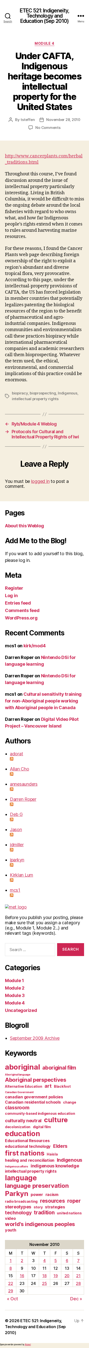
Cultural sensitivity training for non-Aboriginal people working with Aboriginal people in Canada (43, 701)
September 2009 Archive (35, 1038)
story (38, 1207)
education (22, 1133)
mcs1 (15, 890)
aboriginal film (59, 1068)
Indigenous (67, 393)
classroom (17, 1108)
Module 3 (15, 995)
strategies (55, 1206)
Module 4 (44, 43)
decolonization (17, 1127)
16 (22, 1275)
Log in (11, 595)
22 (10, 1283)
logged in (40, 481)
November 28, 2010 (63, 119)
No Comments (47, 127)
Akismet (28, 1344)
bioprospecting (43, 393)
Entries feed (18, 603)
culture (56, 1120)
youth (10, 1230)
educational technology (28, 1146)
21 (78, 1275)
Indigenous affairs (16, 1166)
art (47, 1086)
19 (55, 1275)
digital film (42, 1127)
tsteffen (28, 119)
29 (10, 1290)
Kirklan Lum (21, 875)
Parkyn (16, 1193)
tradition (44, 1212)
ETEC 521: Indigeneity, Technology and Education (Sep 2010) (44, 16)
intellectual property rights (35, 398)
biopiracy (20, 393)
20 (67, 1275)
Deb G (16, 814)
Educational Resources (27, 1140)
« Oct (12, 1298)
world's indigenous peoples (40, 1224)
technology (18, 1213)
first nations (24, 1153)
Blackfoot (62, 1086)
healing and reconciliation (29, 1160)
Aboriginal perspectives (35, 1080)
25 (44, 1283)
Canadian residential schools (33, 1102)
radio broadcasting (21, 1201)
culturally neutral (23, 1120)
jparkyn (17, 859)
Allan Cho (19, 768)
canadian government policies (34, 1096)
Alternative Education (23, 1086)
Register (14, 588)
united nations (69, 1213)
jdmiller (17, 844)
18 (44, 1275)
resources (52, 1201)
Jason (16, 829)
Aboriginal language (17, 1074)
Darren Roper (23, 799)
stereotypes (18, 1206)
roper (74, 1201)
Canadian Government (19, 1092)
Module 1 (14, 980)
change (69, 1102)
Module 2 (14, 988)
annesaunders (24, 784)
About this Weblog (24, 525)
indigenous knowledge (55, 1165)
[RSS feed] (47, 759)
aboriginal (22, 1067)
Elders (60, 1146)
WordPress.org (21, 617)
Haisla (52, 1154)
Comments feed (22, 610)
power (37, 1194)
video (10, 1218)
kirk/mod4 (34, 645)
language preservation (36, 1185)
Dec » (76, 1298)
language (21, 1178)
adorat (16, 753)
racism (51, 1194)
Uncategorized (21, 1010)
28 (78, 1283)
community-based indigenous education (40, 1113)
